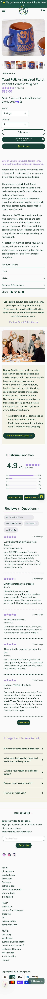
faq (3, 917)
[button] (23, 139)
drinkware (7, 878)
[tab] (30, 508)
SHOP (5, 867)
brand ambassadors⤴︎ (13, 945)
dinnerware (8, 871)
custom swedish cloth (13, 941)
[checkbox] (11, 530)
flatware (6, 882)
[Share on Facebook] (12, 291)
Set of (4, 108)
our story (6, 934)
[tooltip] (43, 139)
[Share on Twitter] (15, 291)
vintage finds (8, 893)
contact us (7, 906)
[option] (9, 65)
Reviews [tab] (12, 508)
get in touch (8, 952)
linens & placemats (12, 889)
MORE (5, 930)
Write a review (32, 497)
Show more (23, 722)
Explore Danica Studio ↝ (19, 435)
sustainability (9, 956)
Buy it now (23, 146)
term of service (9, 924)
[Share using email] (23, 291)
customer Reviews (11, 949)
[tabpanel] (23, 621)
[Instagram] (14, 854)
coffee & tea (8, 885)
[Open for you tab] (41, 497)
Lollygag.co (24, 971)
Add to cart (23, 131)
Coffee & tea (8, 73)
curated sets (8, 874)
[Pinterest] (9, 854)
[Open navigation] (9, 10)
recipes (5, 959)
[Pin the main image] (19, 291)
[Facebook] (4, 854)
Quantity (5, 119)
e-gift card (7, 896)
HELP (5, 902)
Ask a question (15, 497)
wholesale (7, 938)
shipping (6, 913)
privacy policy (9, 921)
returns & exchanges (12, 910)
